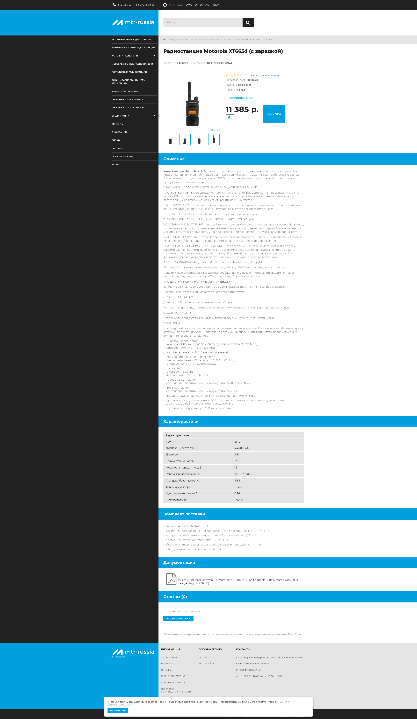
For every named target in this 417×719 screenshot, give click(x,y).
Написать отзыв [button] (178, 618)
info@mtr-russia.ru (248, 670)
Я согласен (118, 710)
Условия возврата (173, 682)
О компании (169, 657)
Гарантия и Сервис (173, 676)
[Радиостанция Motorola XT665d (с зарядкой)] (170, 139)
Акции (203, 657)
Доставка (167, 663)
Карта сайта (206, 663)
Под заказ (274, 113)
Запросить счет (240, 97)
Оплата (166, 670)
